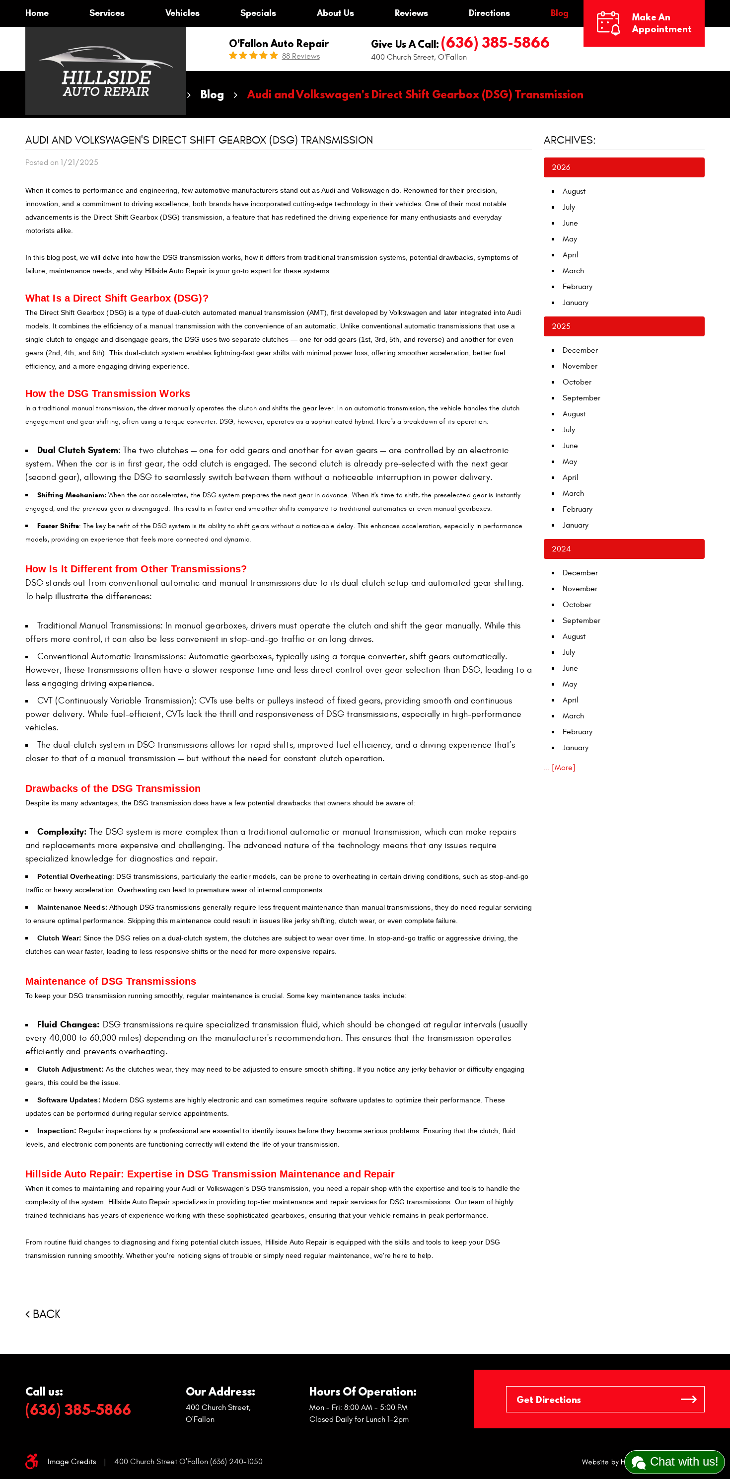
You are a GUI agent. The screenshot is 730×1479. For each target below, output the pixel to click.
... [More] (560, 767)
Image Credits (72, 1461)
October (577, 382)
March (573, 270)
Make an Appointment (662, 23)
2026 (561, 167)
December (580, 350)
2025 (561, 326)
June (570, 223)
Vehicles (182, 12)
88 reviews (301, 56)
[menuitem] (37, 13)
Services (107, 12)
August (574, 191)
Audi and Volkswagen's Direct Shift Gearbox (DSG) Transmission (415, 94)
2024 (561, 549)
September (581, 397)
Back (46, 1315)
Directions (489, 12)
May (570, 238)
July (569, 207)
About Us (335, 12)
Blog (560, 12)
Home (37, 12)
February (577, 286)
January (575, 302)
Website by (616, 1462)
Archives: (570, 140)
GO (689, 1399)
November (580, 366)
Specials (258, 12)
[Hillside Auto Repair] (106, 71)
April (571, 254)
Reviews (411, 12)
